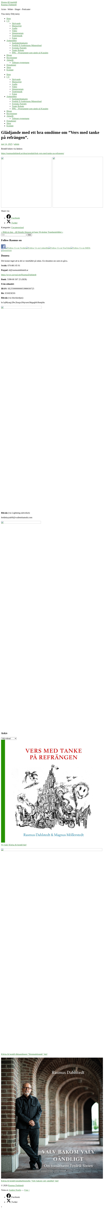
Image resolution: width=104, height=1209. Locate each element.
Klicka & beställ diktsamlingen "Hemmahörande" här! (24, 1054)
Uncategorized (17, 227)
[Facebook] (8, 1197)
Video (14, 31)
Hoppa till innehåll (9, 2)
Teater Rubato (18, 50)
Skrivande (16, 23)
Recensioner (11, 57)
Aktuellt (9, 60)
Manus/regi (17, 26)
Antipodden (11, 40)
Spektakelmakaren (20, 43)
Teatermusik (17, 35)
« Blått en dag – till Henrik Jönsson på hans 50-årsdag (24, 232)
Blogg (9, 55)
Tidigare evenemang (20, 62)
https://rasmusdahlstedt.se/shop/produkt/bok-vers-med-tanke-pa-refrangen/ (32, 153)
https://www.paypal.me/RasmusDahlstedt (18, 275)
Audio (14, 28)
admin (16, 144)
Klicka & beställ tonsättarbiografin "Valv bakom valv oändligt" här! (30, 1181)
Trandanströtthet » (55, 232)
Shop (8, 67)
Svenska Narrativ (19, 48)
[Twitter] (8, 1202)
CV (8, 21)
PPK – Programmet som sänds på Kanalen (30, 53)
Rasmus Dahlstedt (9, 5)
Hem (8, 18)
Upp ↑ (27, 1190)
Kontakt (9, 70)
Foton (14, 38)
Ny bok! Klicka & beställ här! (14, 845)
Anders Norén (15, 1190)
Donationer (11, 65)
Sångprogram (17, 33)
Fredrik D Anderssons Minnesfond (27, 45)
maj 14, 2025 (6, 144)
